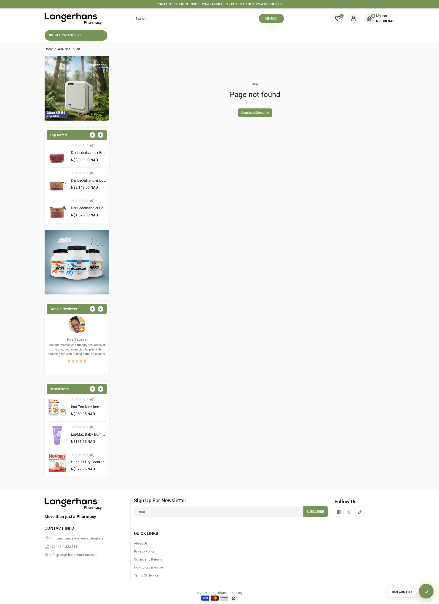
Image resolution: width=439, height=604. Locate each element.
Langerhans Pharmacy (226, 593)
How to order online (148, 567)
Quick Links (146, 533)
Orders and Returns (148, 559)
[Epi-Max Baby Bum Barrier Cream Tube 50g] (57, 435)
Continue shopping (255, 112)
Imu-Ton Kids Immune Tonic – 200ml (101, 407)
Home (49, 49)
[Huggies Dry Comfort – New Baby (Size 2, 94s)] (57, 463)
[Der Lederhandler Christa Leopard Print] (57, 208)
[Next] (100, 135)
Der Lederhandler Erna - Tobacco (97, 153)
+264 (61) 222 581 (63, 546)
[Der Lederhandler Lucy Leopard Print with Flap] (57, 181)
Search (271, 18)
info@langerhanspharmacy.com (73, 555)
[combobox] (196, 18)
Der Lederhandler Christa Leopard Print (102, 208)
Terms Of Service (146, 575)
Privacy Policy (144, 551)
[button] (379, 18)
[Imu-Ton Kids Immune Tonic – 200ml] (57, 407)
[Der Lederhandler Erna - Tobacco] (57, 153)
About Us (140, 543)
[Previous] (92, 135)
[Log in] (353, 18)
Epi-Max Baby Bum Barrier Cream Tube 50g (105, 434)
